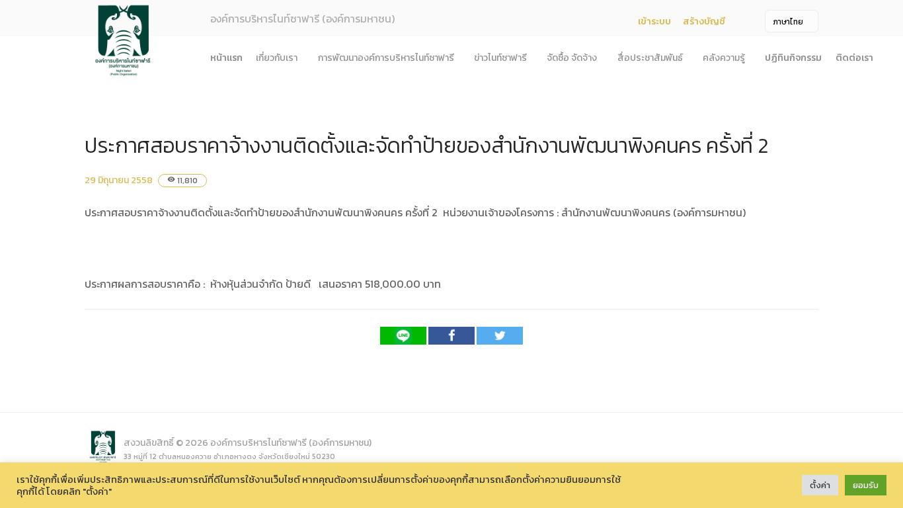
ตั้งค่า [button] (820, 485)
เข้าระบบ (654, 21)
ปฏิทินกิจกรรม (793, 58)
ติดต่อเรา (854, 58)
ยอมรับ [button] (866, 485)
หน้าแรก (226, 58)
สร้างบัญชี (704, 21)
